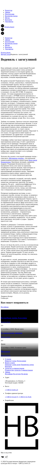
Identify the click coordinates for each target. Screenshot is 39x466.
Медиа (7, 18)
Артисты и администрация (14, 368)
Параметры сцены (27, 364)
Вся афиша (5, 307)
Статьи (14, 361)
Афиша (7, 12)
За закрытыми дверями (11, 333)
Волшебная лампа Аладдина (14, 318)
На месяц (24, 374)
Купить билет (9, 27)
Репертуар (8, 10)
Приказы (8, 364)
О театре (8, 359)
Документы (9, 21)
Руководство (9, 370)
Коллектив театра (11, 16)
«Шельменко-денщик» (16, 158)
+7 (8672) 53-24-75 (11, 397)
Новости (8, 361)
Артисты (17, 370)
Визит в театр (10, 363)
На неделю (17, 374)
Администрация (27, 370)
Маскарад (5, 351)
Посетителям (9, 14)
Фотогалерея (21, 361)
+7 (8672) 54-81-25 (11, 390)
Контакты (8, 20)
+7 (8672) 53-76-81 (24, 397)
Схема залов (16, 364)
